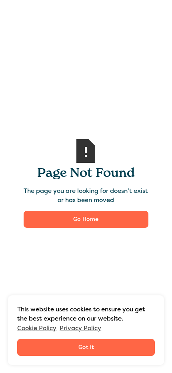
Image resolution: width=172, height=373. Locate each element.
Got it (86, 347)
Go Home (85, 219)
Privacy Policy (80, 328)
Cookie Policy (36, 328)
